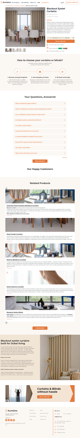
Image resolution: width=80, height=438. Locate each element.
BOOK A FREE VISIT (73, 2)
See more (64, 157)
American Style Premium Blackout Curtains (23, 205)
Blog (31, 421)
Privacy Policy (33, 418)
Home (6, 5)
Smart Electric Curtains (15, 287)
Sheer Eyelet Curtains (15, 234)
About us (32, 412)
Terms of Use (43, 418)
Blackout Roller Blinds (15, 312)
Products (12, 5)
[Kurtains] (6, 2)
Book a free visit (45, 398)
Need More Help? (40, 161)
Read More (9, 215)
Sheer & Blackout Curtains (16, 260)
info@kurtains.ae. (61, 434)
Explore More (40, 328)
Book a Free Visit (44, 415)
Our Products (16, 2)
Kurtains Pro (45, 2)
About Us (33, 2)
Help (38, 2)
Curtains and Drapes (20, 5)
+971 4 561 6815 (60, 428)
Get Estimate (25, 2)
